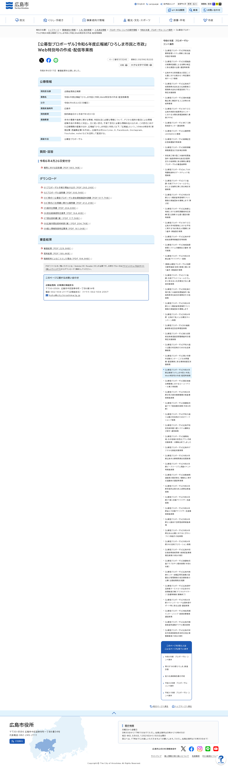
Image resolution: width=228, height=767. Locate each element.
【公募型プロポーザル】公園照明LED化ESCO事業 (177, 132)
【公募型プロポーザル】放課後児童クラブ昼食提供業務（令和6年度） (178, 406)
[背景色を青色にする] (213, 4)
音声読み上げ (169, 4)
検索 (195, 10)
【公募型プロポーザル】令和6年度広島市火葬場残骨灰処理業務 (177, 457)
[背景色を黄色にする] (217, 4)
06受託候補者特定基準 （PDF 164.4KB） (64, 213)
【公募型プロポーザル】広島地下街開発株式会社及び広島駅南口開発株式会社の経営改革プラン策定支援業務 (177, 88)
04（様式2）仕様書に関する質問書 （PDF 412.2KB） (69, 203)
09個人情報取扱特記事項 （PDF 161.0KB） (65, 229)
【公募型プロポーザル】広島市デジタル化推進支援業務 (177, 449)
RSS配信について (210, 756)
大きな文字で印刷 (139, 65)
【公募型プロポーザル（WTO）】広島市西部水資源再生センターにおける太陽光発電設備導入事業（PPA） (177, 113)
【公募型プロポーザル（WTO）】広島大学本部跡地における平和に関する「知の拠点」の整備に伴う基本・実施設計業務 (177, 227)
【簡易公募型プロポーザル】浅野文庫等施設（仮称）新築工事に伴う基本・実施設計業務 (177, 267)
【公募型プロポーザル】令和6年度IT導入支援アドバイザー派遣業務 (177, 500)
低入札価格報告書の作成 (175, 676)
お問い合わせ (213, 10)
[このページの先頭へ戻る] (114, 713)
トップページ (53, 30)
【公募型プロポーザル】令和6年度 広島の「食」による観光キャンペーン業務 (177, 317)
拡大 (195, 4)
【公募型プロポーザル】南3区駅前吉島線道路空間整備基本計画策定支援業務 (177, 336)
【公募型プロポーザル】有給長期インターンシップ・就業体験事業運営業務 (177, 614)
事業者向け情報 (69, 30)
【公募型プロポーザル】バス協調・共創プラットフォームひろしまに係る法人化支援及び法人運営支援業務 (177, 279)
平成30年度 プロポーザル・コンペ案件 (176, 684)
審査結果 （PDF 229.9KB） (57, 248)
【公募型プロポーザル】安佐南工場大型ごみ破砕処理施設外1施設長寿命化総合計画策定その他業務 (177, 293)
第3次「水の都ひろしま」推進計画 (176, 668)
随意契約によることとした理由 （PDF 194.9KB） (67, 259)
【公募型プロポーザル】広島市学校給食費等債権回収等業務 (177, 238)
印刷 (122, 65)
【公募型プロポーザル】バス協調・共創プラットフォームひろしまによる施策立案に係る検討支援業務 (177, 185)
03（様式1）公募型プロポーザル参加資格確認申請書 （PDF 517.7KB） (77, 198)
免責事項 (196, 756)
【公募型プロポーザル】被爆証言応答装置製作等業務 (177, 140)
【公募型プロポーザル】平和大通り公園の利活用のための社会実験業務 (177, 347)
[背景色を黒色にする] (220, 4)
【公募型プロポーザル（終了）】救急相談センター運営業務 (178, 124)
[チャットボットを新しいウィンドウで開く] (221, 764)
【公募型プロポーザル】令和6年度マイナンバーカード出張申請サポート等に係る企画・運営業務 (178, 603)
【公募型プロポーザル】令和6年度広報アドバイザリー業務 (177, 257)
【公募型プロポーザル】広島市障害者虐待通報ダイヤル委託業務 (177, 623)
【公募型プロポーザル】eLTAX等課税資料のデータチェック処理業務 (177, 172)
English (141, 4)
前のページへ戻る (160, 706)
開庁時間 (129, 726)
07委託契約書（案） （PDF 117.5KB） (62, 218)
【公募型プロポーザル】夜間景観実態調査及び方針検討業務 (177, 148)
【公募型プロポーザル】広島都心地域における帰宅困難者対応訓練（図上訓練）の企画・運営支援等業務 (177, 213)
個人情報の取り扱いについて (176, 756)
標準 (189, 4)
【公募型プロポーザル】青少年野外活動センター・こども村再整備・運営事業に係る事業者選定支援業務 (178, 360)
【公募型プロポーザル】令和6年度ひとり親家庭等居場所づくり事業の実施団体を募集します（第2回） (178, 199)
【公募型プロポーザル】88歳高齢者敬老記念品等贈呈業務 (177, 327)
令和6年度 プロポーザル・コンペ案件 (156, 30)
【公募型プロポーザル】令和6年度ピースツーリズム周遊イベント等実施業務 (178, 467)
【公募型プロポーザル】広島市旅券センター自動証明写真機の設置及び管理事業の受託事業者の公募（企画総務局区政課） (177, 576)
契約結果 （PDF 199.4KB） (57, 253)
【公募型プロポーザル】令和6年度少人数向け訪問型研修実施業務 (177, 522)
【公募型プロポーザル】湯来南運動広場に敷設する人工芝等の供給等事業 (177, 100)
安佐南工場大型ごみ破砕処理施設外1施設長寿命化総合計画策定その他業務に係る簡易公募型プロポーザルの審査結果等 (177, 160)
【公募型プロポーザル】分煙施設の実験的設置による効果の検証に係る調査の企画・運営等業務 (177, 64)
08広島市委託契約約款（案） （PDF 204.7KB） (66, 223)
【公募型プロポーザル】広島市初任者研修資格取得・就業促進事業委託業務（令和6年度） (178, 552)
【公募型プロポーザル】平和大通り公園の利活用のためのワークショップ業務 (177, 417)
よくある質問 (178, 10)
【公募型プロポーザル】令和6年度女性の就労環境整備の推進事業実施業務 (177, 395)
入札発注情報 (100, 30)
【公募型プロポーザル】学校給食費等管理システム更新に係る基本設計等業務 (177, 53)
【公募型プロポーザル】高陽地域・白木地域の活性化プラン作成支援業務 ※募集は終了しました (178, 439)
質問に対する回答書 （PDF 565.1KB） (62, 168)
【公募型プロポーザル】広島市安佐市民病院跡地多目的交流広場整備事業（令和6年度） (177, 633)
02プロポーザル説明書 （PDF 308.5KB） (64, 193)
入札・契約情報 (85, 30)
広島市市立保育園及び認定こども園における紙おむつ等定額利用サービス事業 (177, 75)
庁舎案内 (19, 741)
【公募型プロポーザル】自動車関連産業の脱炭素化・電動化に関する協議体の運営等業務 (178, 478)
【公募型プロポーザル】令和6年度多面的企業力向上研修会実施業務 (177, 489)
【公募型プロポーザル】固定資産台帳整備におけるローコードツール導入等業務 (177, 384)
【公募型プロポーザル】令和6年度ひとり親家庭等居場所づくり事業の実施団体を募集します (177, 306)
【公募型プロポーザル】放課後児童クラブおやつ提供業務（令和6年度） (178, 563)
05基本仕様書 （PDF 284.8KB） (60, 208)
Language (154, 4)
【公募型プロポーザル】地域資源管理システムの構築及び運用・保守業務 (178, 248)
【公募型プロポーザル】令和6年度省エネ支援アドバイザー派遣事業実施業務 (178, 511)
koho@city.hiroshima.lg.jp (64, 295)
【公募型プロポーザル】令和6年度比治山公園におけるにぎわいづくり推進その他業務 (177, 533)
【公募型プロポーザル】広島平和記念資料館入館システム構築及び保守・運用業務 (177, 428)
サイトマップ (156, 756)
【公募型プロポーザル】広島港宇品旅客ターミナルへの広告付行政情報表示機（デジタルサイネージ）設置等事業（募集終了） (178, 590)
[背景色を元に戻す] (209, 4)
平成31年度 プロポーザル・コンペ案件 (177, 694)
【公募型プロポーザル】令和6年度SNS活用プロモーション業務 (177, 543)
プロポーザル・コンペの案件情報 (123, 30)
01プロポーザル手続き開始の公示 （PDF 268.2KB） (69, 187)
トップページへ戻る (183, 706)
